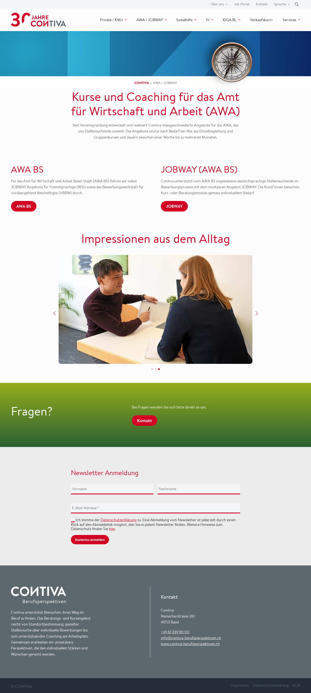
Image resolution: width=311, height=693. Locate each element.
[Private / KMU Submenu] (125, 20)
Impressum (240, 685)
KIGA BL (230, 20)
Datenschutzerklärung (118, 519)
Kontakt (262, 4)
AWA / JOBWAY (149, 20)
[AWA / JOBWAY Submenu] (165, 20)
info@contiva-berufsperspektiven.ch (191, 637)
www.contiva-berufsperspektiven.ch (190, 643)
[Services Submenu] (298, 20)
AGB (296, 685)
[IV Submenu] (211, 20)
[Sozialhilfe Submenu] (194, 20)
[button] (54, 313)
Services (289, 20)
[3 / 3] (155, 309)
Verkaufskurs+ (261, 20)
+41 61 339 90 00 (175, 631)
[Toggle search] (297, 4)
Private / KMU (111, 20)
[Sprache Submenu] (288, 4)
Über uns (217, 4)
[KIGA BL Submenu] (238, 20)
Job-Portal (241, 4)
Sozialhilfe (184, 20)
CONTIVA (141, 82)
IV (207, 20)
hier (112, 528)
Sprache (280, 4)
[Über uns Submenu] (226, 4)
